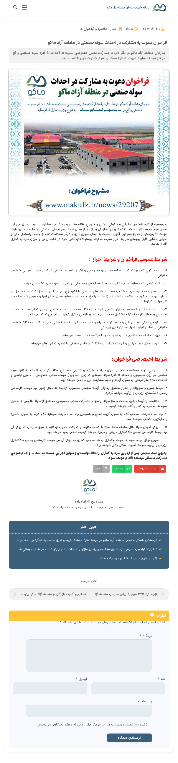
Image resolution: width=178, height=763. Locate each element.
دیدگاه (146, 636)
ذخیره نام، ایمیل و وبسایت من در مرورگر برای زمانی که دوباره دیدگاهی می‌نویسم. (92, 725)
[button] (15, 7)
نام (161, 679)
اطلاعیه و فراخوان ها (94, 29)
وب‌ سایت (145, 701)
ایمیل (81, 679)
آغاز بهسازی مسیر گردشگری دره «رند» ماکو (128, 558)
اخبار (113, 29)
